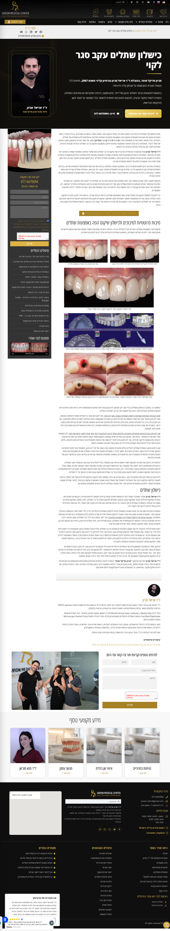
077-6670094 (29, 181)
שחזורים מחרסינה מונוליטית (37, 305)
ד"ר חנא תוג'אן (27, 768)
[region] (32, 910)
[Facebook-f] (154, 2)
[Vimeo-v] (131, 2)
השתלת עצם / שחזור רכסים (37, 277)
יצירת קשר (163, 16)
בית (167, 21)
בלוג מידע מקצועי (125, 21)
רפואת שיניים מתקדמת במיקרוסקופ (34, 266)
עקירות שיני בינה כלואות (38, 292)
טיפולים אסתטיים (122, 16)
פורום (110, 21)
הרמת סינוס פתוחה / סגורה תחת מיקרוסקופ (30, 287)
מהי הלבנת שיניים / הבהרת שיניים (34, 256)
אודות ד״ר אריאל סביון (151, 644)
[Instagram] (137, 2)
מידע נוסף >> (142, 773)
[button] (40, 31)
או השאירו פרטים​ (30, 186)
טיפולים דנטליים (145, 21)
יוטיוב (94, 644)
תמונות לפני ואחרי (38, 338)
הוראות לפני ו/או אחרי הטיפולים (152, 896)
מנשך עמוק (65, 768)
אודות (160, 21)
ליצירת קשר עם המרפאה (143, 113)
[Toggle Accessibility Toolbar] (5, 919)
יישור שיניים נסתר (41, 331)
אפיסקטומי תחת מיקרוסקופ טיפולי (34, 282)
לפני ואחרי (136, 16)
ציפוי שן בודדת (104, 768)
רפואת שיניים (109, 16)
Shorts (96, 16)
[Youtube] (148, 2)
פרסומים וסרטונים (133, 644)
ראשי (155, 30)
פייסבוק (112, 644)
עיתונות (101, 21)
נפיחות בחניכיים (142, 768)
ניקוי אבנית (44, 326)
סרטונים (150, 16)
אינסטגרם (102, 644)
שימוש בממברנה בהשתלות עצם (35, 310)
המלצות (92, 21)
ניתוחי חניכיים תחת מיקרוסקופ (36, 321)
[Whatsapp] (143, 2)
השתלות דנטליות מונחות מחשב (35, 271)
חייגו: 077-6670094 (106, 113)
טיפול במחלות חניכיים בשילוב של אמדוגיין (31, 261)
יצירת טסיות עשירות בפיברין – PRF (34, 315)
